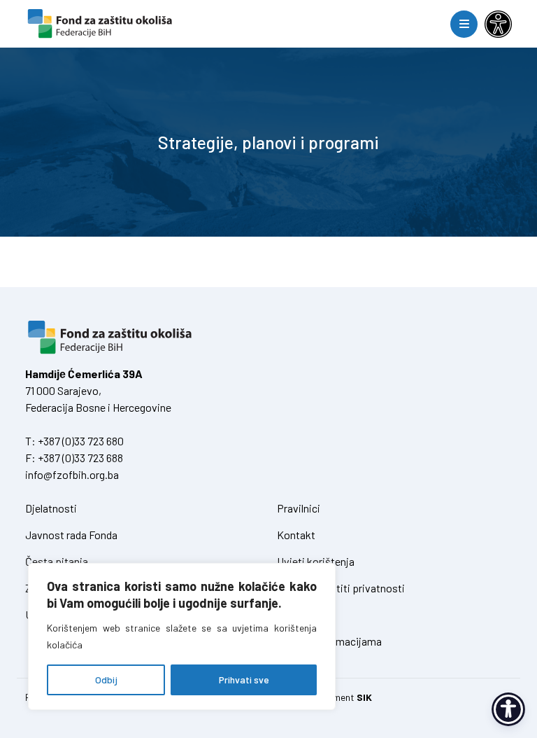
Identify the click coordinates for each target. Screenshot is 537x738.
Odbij (106, 679)
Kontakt (296, 534)
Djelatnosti (51, 508)
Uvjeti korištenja (316, 561)
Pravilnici (298, 508)
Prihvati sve (244, 679)
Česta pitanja (56, 561)
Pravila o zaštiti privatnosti (341, 587)
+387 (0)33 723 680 (81, 440)
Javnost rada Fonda (71, 534)
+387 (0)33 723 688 (80, 457)
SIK (364, 697)
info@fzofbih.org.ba (72, 474)
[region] (182, 636)
